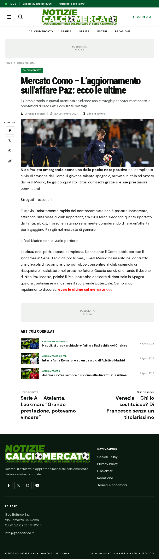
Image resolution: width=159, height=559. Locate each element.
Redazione (122, 31)
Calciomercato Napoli (55, 341)
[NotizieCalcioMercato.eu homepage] (79, 17)
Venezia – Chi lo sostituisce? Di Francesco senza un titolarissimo (130, 408)
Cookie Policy (107, 457)
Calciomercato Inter (54, 356)
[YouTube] (37, 485)
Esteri (102, 31)
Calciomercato (41, 31)
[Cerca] (20, 17)
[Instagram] (27, 485)
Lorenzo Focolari (35, 113)
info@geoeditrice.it (19, 533)
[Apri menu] (9, 17)
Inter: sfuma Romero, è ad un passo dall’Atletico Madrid (83, 360)
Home (8, 63)
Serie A (66, 31)
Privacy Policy (107, 464)
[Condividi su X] (10, 141)
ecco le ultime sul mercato (81, 289)
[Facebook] (8, 485)
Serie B (84, 31)
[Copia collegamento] (10, 161)
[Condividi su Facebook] (10, 130)
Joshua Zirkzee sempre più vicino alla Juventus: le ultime (84, 375)
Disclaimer (105, 471)
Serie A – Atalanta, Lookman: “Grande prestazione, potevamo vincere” (48, 408)
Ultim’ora (143, 17)
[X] (18, 485)
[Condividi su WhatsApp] (10, 151)
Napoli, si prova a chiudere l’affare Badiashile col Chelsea (85, 345)
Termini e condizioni (112, 485)
